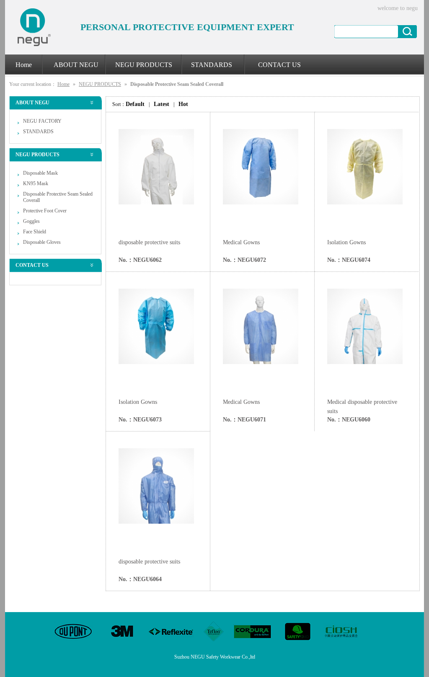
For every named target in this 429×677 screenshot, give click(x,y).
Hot (183, 104)
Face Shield (34, 232)
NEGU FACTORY (42, 121)
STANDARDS (38, 131)
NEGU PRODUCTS (100, 84)
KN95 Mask (35, 183)
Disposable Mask (40, 173)
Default (135, 104)
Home (63, 84)
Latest (161, 104)
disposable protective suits (149, 242)
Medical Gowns (241, 242)
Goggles (31, 221)
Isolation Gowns (346, 242)
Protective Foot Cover (45, 211)
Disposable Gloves (42, 242)
